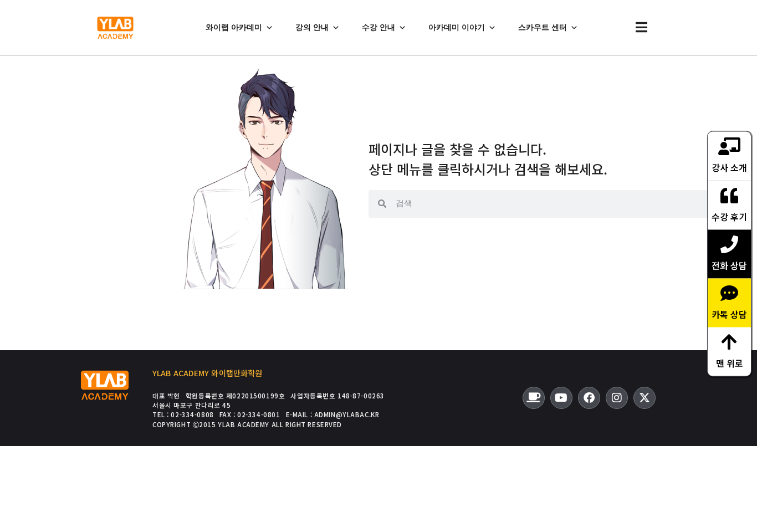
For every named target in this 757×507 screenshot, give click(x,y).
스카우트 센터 (542, 27)
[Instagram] (617, 398)
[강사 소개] (729, 146)
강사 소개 (729, 166)
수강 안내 (378, 27)
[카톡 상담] (729, 292)
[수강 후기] (729, 195)
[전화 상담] (729, 244)
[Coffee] (534, 398)
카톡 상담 (729, 313)
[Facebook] (589, 398)
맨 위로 (729, 362)
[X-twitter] (644, 398)
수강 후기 (729, 216)
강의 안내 (312, 27)
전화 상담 (729, 265)
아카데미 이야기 (456, 27)
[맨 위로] (729, 341)
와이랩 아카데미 (234, 27)
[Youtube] (561, 398)
